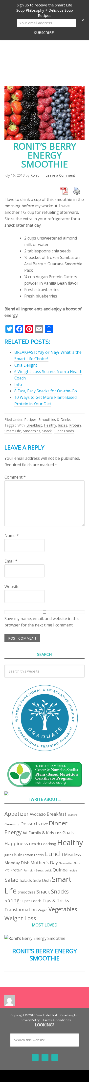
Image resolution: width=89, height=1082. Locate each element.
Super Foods (64, 431)
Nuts (77, 863)
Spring (12, 900)
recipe (73, 870)
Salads (26, 880)
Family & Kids (41, 833)
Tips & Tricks (56, 900)
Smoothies (31, 431)
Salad (11, 880)
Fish (58, 832)
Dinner (58, 823)
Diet (44, 823)
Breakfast (34, 425)
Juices (62, 425)
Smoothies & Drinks (55, 419)
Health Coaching (42, 843)
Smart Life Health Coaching (44, 56)
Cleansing (11, 824)
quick (48, 870)
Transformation (20, 910)
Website (12, 586)
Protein (75, 425)
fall (25, 832)
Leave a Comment (60, 175)
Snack (47, 431)
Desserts (30, 823)
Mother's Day (44, 863)
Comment (15, 477)
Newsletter (66, 863)
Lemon (28, 855)
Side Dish (42, 880)
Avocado (38, 814)
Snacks (60, 891)
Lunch (54, 853)
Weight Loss (20, 918)
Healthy (50, 425)
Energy (13, 832)
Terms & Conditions (57, 1020)
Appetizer (16, 813)
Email (11, 561)
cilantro (72, 814)
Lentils (39, 855)
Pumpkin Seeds (33, 870)
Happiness (16, 843)
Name (11, 535)
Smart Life (12, 431)
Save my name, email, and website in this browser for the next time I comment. (41, 622)
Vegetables (62, 909)
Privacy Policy (30, 1020)
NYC (6, 870)
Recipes (30, 419)
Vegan (42, 910)
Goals (68, 833)
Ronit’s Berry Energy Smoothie (44, 954)
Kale (18, 854)
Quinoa (60, 870)
